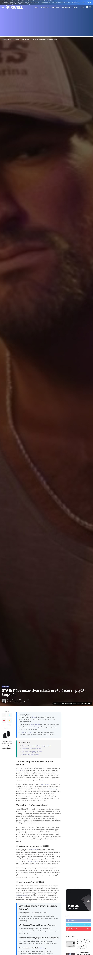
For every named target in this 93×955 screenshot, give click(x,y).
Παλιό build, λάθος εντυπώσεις (32, 749)
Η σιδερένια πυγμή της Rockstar (32, 752)
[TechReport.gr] (14, 7)
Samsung (5, 686)
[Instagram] (88, 2)
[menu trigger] (4, 7)
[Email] (9, 720)
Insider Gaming (33, 727)
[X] (84, 2)
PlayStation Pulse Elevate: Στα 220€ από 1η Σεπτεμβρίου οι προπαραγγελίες (7, 744)
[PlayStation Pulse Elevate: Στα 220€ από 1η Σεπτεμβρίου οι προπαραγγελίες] (7, 734)
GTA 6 (34, 717)
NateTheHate (35, 725)
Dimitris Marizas (11, 699)
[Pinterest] (86, 2)
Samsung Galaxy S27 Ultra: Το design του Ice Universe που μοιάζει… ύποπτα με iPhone (84, 943)
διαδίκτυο (19, 771)
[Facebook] (82, 2)
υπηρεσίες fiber (33, 861)
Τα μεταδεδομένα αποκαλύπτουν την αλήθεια (36, 746)
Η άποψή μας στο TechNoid (30, 754)
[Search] (90, 7)
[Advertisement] (46, 23)
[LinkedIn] (90, 2)
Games (42, 947)
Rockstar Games (27, 732)
